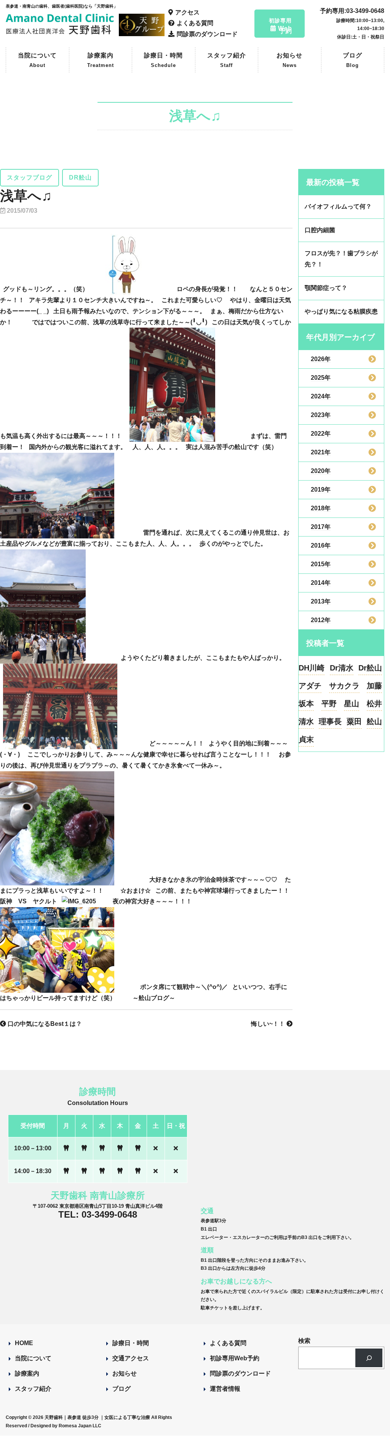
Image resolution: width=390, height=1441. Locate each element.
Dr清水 (341, 668)
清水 (306, 721)
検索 (304, 1341)
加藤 (374, 685)
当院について (37, 60)
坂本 (306, 703)
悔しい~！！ (268, 1024)
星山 (351, 703)
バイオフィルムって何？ (338, 206)
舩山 (374, 721)
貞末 (306, 739)
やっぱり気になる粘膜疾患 (341, 311)
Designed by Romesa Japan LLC (65, 1425)
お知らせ (289, 60)
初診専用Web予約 (234, 1358)
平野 (329, 703)
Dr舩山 (370, 668)
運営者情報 (225, 1388)
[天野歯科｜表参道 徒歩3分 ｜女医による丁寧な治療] (61, 30)
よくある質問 (228, 1343)
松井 (374, 703)
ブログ (352, 60)
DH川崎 (311, 668)
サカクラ (344, 685)
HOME (24, 1343)
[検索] (368, 1358)
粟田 (354, 721)
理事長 (330, 721)
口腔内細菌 (320, 230)
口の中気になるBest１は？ (44, 1024)
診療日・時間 (163, 60)
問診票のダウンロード (240, 1373)
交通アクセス (130, 1358)
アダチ (310, 685)
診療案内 (100, 60)
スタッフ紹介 (226, 60)
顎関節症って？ (326, 288)
